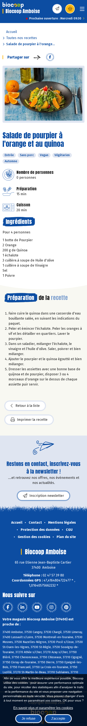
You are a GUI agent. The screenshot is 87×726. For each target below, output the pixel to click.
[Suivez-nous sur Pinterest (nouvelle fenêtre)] (66, 607)
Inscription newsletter (46, 496)
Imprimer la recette (32, 420)
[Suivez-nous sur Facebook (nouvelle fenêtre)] (8, 607)
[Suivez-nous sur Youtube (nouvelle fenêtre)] (37, 607)
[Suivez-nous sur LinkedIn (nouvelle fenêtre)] (22, 607)
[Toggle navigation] (82, 10)
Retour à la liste (27, 406)
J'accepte (58, 718)
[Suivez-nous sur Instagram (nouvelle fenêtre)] (51, 607)
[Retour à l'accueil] (13, 5)
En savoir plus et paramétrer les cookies (43, 708)
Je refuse (28, 718)
